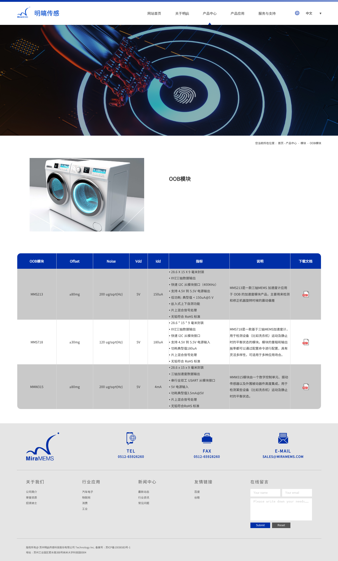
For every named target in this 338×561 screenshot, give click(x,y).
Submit (260, 525)
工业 (85, 509)
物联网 (86, 497)
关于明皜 (182, 13)
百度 (197, 492)
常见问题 (143, 503)
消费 (85, 503)
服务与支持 (267, 13)
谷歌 (197, 497)
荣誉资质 (31, 497)
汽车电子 (87, 492)
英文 (309, 28)
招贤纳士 (31, 503)
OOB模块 (315, 143)
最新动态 (143, 492)
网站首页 (154, 13)
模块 (303, 143)
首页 (281, 143)
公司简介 (31, 492)
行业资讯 (143, 497)
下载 (305, 294)
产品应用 (237, 13)
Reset (281, 525)
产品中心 (210, 13)
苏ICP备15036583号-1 (118, 547)
